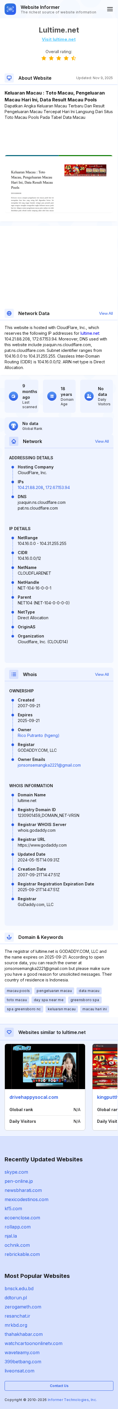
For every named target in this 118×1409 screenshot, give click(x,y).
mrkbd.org (16, 1325)
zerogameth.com (23, 1307)
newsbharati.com (23, 1190)
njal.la (11, 1236)
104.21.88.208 (30, 487)
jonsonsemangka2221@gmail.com (49, 765)
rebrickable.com (22, 1254)
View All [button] (106, 313)
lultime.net (89, 333)
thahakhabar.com (24, 1334)
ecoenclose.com (22, 1217)
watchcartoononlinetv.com (33, 1343)
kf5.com (13, 1208)
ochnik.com (17, 1245)
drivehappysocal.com (33, 1097)
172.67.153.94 (58, 487)
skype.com (16, 1172)
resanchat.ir (17, 1316)
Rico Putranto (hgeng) (39, 735)
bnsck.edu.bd (19, 1288)
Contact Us (59, 1386)
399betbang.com (23, 1361)
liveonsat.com (19, 1371)
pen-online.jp (19, 1181)
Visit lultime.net (59, 39)
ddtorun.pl (16, 1297)
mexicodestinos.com (26, 1199)
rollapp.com (18, 1227)
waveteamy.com (22, 1352)
